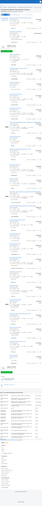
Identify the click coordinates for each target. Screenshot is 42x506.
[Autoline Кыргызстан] (6, 1)
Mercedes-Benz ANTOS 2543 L (16, 257)
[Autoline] (1, 7)
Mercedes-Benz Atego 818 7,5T (16, 271)
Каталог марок (3, 475)
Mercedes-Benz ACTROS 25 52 (16, 31)
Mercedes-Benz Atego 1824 (15, 243)
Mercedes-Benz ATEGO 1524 (15, 108)
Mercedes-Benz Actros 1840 (15, 327)
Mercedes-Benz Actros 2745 (4, 402)
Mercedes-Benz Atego (14, 178)
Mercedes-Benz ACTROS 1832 (16, 94)
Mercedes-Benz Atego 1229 (15, 54)
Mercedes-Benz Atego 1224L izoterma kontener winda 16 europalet (23, 205)
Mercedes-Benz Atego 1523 (4, 399)
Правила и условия (4, 468)
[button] (40, 1)
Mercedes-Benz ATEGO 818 (15, 136)
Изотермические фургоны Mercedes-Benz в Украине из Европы (11, 439)
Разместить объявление (6, 51)
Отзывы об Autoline (4, 473)
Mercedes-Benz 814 (13, 355)
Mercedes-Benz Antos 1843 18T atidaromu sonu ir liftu (20, 313)
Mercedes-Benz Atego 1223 (15, 82)
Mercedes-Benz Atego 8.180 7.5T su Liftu (18, 341)
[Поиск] (40, 5)
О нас (2, 447)
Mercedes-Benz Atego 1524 (15, 233)
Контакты (3, 450)
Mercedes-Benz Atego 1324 (15, 164)
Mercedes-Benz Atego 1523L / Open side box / (19, 68)
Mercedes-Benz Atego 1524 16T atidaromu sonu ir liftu (20, 149)
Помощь (2, 449)
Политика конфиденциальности (6, 470)
